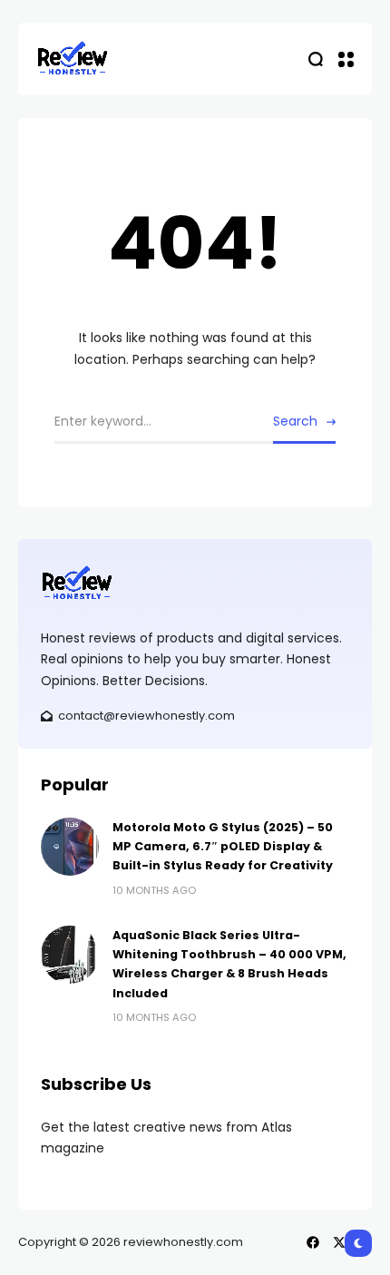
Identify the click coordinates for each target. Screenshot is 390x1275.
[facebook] (313, 1242)
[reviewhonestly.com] (72, 59)
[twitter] (339, 1242)
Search (295, 421)
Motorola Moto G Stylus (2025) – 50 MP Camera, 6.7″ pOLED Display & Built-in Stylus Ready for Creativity (222, 846)
